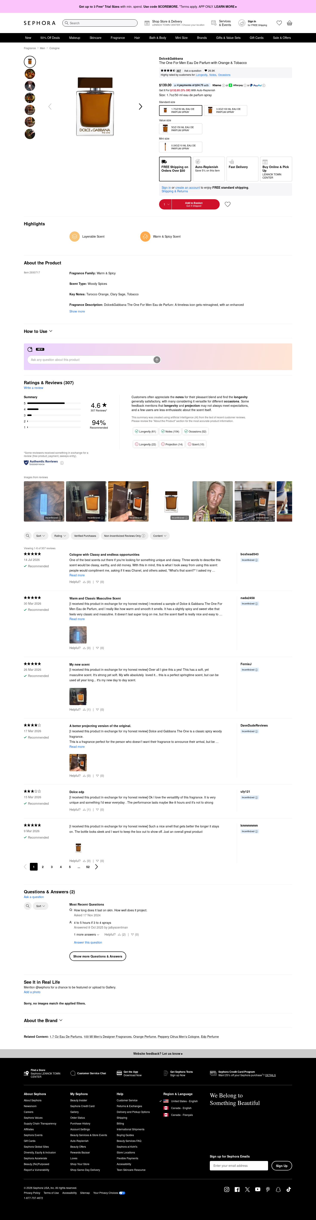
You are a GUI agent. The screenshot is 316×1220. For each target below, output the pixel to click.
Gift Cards (257, 37)
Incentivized (51, 517)
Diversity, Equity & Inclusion (40, 1152)
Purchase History (80, 1123)
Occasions (224, 74)
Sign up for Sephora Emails (230, 1156)
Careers (28, 1112)
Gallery (74, 1112)
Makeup (74, 37)
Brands (202, 37)
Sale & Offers (282, 37)
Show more (77, 311)
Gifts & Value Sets (228, 37)
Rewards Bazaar (80, 1152)
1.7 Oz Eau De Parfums (66, 1036)
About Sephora (32, 1100)
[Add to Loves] (227, 204)
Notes (212, 74)
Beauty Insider (78, 1100)
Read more (77, 575)
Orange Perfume (144, 1036)
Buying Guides (125, 1135)
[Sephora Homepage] (39, 23)
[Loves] (279, 23)
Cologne (54, 48)
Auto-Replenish (79, 1141)
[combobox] (100, 23)
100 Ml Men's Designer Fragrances (108, 1036)
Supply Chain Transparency (40, 1123)
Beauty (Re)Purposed (36, 1164)
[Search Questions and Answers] (28, 906)
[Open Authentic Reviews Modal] (62, 462)
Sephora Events (33, 1135)
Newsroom (30, 1106)
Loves (73, 1158)
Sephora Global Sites (36, 1146)
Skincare (95, 37)
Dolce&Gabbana (171, 59)
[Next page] (96, 867)
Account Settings (80, 1129)
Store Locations (126, 1152)
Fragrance (118, 37)
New (28, 37)
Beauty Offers (78, 1146)
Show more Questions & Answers (97, 956)
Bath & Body (157, 37)
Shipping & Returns (175, 191)
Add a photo (32, 992)
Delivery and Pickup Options (133, 1112)
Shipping (122, 1117)
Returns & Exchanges (129, 1106)
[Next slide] (140, 107)
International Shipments (130, 1129)
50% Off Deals (50, 37)
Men (42, 48)
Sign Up (282, 1166)
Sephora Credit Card (82, 1106)
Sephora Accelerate (35, 1158)
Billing (120, 1123)
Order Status (77, 1117)
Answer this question (88, 942)
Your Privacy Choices (105, 1192)
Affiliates (29, 1129)
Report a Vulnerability (36, 1169)
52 (88, 867)
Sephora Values (33, 1117)
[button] (223, 85)
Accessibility (124, 1164)
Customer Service (127, 1100)
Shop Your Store (79, 1164)
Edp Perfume (210, 1036)
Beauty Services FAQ (129, 1141)
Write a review (33, 387)
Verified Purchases (85, 535)
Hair (137, 37)
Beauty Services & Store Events (88, 1135)
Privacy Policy (32, 1192)
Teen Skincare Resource (131, 1169)
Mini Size (181, 37)
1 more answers (85, 934)
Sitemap (85, 1192)
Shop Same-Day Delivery (85, 1169)
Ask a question (192, 70)
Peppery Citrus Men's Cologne (178, 1036)
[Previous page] (25, 867)
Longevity (201, 74)
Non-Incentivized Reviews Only (122, 535)
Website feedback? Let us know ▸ (158, 1053)
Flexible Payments (127, 1158)
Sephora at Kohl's (127, 1146)
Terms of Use (51, 1192)
